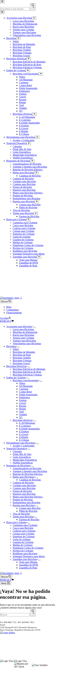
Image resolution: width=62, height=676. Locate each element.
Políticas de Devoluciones (11, 640)
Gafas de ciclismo (22, 539)
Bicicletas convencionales (25, 380)
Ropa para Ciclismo (16, 522)
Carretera (23, 389)
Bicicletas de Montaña (24, 352)
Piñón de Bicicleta (28, 511)
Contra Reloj (25, 391)
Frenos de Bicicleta (22, 491)
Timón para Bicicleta (23, 516)
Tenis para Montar (28, 562)
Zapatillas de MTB (28, 565)
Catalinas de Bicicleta (30, 479)
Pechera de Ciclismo (23, 550)
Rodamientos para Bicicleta (26, 502)
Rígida (22, 408)
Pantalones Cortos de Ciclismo (28, 548)
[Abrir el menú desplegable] (34, 327)
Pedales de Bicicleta (23, 499)
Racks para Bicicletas (23, 335)
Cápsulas (17, 451)
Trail (21, 411)
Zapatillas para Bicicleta (25, 559)
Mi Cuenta (4, 653)
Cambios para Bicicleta (24, 485)
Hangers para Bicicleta (24, 494)
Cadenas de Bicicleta (23, 482)
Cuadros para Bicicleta (24, 488)
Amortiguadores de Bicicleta (27, 468)
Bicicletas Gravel (21, 363)
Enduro (23, 400)
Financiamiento (14, 312)
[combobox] (14, 614)
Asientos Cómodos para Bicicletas (30, 471)
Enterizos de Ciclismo (24, 536)
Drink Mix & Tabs (22, 454)
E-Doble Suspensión (29, 428)
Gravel (22, 403)
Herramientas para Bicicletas (20, 443)
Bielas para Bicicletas (23, 477)
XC (21, 417)
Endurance (24, 397)
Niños (16, 349)
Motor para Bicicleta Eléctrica (28, 496)
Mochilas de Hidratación (25, 332)
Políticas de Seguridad (9, 646)
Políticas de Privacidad (10, 649)
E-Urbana (24, 440)
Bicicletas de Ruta (22, 355)
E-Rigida (23, 437)
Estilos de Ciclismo (16, 377)
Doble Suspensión (28, 394)
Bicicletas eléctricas (22, 420)
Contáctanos (12, 309)
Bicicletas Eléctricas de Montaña (29, 369)
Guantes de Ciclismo (23, 542)
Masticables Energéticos (25, 460)
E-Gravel (23, 434)
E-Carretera (25, 425)
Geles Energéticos (22, 457)
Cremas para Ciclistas (23, 533)
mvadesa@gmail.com (15, 625)
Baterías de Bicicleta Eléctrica (28, 474)
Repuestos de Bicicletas (18, 465)
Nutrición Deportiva (16, 448)
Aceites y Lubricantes (23, 445)
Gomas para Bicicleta (30, 508)
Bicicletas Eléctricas (16, 366)
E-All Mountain (27, 423)
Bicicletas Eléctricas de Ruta (27, 372)
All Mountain (26, 386)
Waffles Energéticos (23, 462)
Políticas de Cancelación (10, 637)
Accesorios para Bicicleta (19, 326)
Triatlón (23, 414)
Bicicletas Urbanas (22, 360)
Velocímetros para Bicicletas (27, 343)
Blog (8, 307)
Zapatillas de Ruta (28, 567)
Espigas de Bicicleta (29, 519)
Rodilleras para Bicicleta (25, 553)
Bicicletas (11, 346)
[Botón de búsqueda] (33, 612)
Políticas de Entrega (8, 643)
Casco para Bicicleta (23, 528)
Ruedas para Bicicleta (23, 505)
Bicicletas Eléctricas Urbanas (27, 374)
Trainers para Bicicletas (24, 340)
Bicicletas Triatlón (22, 357)
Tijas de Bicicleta (21, 513)
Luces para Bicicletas (23, 329)
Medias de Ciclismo (23, 545)
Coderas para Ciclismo (24, 531)
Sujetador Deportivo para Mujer (29, 556)
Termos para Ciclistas (23, 338)
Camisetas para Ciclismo (25, 525)
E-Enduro (24, 431)
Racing (22, 406)
